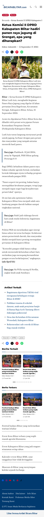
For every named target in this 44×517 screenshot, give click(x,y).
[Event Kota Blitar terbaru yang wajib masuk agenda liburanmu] (32, 366)
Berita (13, 15)
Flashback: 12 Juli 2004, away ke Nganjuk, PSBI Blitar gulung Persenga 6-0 (21, 155)
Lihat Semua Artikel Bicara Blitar (22, 513)
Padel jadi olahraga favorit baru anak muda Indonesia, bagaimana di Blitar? (22, 218)
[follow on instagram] (6, 480)
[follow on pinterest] (17, 480)
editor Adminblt (9, 47)
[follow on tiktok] (21, 480)
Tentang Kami (8, 501)
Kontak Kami (8, 497)
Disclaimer (20, 494)
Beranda (5, 20)
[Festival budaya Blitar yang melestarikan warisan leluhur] (11, 366)
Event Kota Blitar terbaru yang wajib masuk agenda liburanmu (30, 372)
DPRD (14, 338)
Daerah (6, 338)
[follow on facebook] (3, 480)
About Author (8, 494)
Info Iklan (31, 494)
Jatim (22, 338)
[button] (31, 7)
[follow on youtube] (10, 480)
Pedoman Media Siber (25, 497)
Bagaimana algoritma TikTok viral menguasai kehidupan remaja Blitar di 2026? (22, 295)
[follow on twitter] (14, 480)
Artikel (5, 15)
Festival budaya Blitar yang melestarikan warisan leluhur (10, 371)
